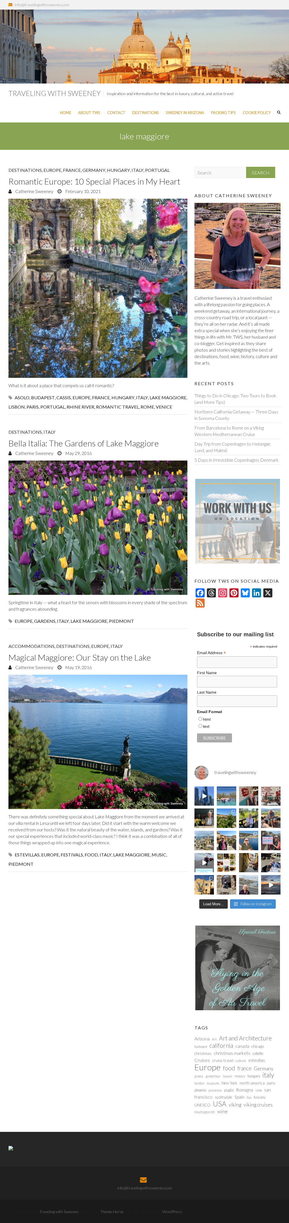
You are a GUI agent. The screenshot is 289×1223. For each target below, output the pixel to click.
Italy (137, 170)
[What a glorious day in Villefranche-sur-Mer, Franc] (271, 863)
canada (242, 1046)
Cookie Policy (257, 112)
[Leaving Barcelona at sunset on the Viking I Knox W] (271, 885)
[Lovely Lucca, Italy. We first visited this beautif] (249, 863)
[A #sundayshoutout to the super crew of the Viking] (204, 863)
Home (65, 112)
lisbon (16, 406)
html (207, 719)
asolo (22, 397)
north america (252, 1082)
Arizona (202, 1039)
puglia (229, 1090)
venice (164, 406)
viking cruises (258, 1104)
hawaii (227, 1076)
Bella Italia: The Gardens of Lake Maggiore (83, 443)
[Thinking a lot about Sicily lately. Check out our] (204, 840)
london (199, 1083)
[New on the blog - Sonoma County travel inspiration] (226, 818)
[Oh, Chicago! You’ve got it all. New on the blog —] (204, 796)
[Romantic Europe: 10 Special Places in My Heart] (97, 288)
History (240, 1076)
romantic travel (117, 406)
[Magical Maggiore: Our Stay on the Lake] (97, 742)
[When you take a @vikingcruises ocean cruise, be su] (226, 863)
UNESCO (202, 1105)
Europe (52, 170)
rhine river (80, 406)
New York (229, 1083)
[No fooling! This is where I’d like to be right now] (249, 840)
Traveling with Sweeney (54, 93)
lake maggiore (168, 397)
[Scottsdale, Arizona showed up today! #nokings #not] (271, 840)
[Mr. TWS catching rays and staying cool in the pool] (226, 796)
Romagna (244, 1089)
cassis (63, 397)
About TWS (89, 112)
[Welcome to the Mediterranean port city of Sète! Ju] (249, 885)
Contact (116, 112)
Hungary (118, 170)
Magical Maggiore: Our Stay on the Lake (79, 657)
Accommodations (31, 646)
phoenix (200, 1090)
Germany (93, 170)
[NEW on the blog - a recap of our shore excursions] (226, 840)
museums (213, 1083)
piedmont (121, 621)
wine (222, 1111)
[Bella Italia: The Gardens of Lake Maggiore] (97, 528)
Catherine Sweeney (33, 191)
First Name (207, 672)
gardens (44, 621)
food (91, 854)
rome (147, 406)
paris (33, 406)
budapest (43, 397)
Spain (239, 1096)
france (101, 397)
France (72, 170)
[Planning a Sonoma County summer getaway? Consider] (271, 818)
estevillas (27, 854)
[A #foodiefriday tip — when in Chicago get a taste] (249, 796)
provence (215, 1090)
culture (241, 1060)
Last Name (206, 692)
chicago (257, 1046)
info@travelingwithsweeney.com (42, 4)
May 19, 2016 (78, 667)
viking (235, 1104)
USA (219, 1103)
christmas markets (232, 1053)
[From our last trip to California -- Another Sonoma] (249, 818)
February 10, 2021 (82, 191)
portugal (52, 406)
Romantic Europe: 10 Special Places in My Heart (94, 181)
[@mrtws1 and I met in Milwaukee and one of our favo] (204, 818)
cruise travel (222, 1060)
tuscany (260, 1097)
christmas (202, 1053)
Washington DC (204, 1112)
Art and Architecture (245, 1038)
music (159, 854)
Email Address (211, 653)
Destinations (145, 112)
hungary (122, 397)
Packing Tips (223, 112)
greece (198, 1076)
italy (142, 397)
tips (249, 1097)
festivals (72, 854)
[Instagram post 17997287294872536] (226, 885)
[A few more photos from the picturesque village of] (204, 885)
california (221, 1045)
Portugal (157, 170)
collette (258, 1053)
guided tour (213, 1076)
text (206, 726)
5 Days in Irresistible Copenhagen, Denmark (236, 460)
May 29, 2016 (78, 453)
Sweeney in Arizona (185, 112)
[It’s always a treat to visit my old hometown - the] (271, 796)
